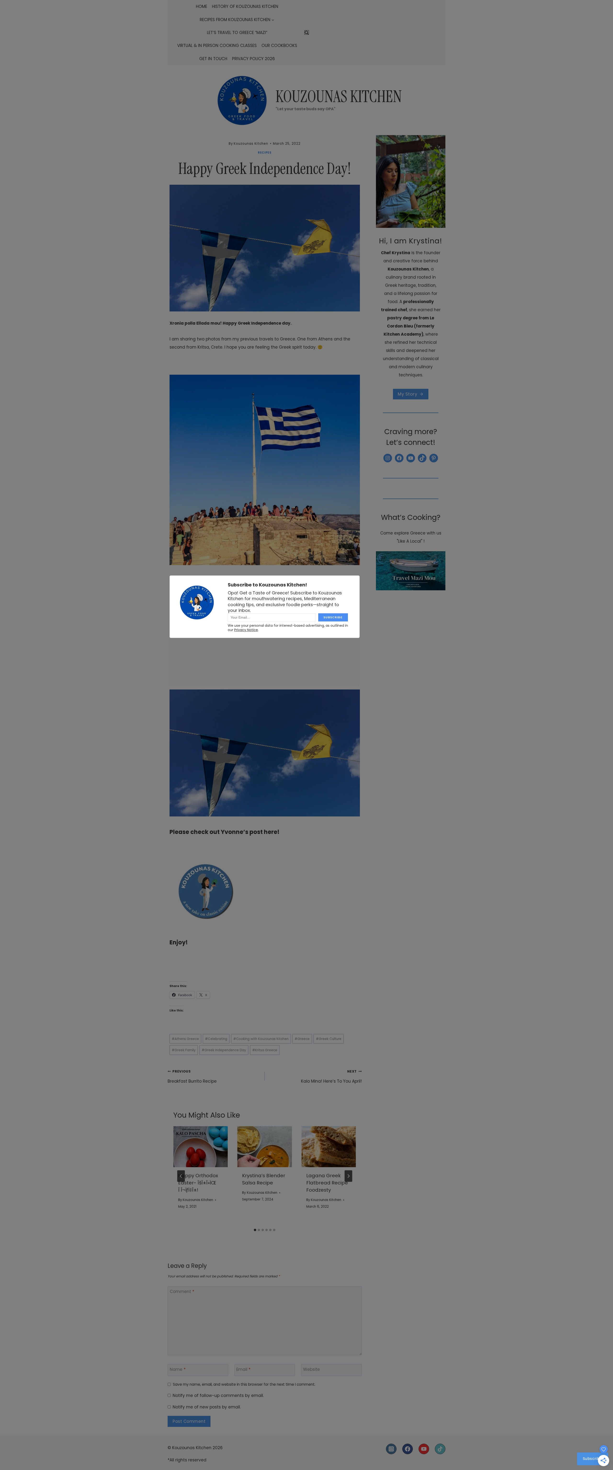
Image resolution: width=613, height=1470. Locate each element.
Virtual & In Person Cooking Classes (217, 45)
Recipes (264, 153)
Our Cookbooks (279, 45)
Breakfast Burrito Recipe (192, 1076)
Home (201, 6)
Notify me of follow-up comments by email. (218, 1395)
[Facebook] (407, 1449)
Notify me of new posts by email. (207, 1407)
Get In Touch (213, 59)
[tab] (255, 1230)
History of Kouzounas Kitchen (245, 6)
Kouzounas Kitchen (198, 1200)
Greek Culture (328, 1039)
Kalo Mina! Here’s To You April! (331, 1076)
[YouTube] (424, 1449)
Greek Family (184, 1050)
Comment (182, 1291)
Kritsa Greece (264, 1050)
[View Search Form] (306, 32)
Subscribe (593, 1458)
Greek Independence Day (224, 1050)
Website (311, 1369)
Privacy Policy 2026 (253, 59)
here (270, 832)
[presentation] (200, 1146)
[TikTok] (440, 1449)
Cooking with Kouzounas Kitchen (261, 1039)
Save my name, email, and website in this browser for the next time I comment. (244, 1384)
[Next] (348, 1176)
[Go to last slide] (181, 1176)
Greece (302, 1039)
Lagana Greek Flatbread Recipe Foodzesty (327, 1182)
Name (178, 1369)
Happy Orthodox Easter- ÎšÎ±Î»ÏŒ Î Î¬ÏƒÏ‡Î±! (198, 1182)
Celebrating (216, 1039)
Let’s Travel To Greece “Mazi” (237, 32)
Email (243, 1369)
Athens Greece (185, 1039)
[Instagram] (391, 1449)
